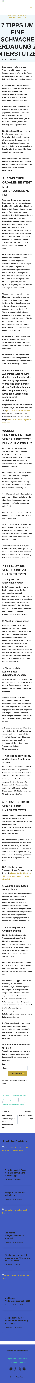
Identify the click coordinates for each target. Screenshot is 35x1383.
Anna (6, 60)
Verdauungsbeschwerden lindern (13, 1104)
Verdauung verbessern (10, 1100)
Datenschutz (23, 1359)
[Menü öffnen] (31, 7)
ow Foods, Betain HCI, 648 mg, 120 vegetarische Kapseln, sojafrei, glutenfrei (16, 876)
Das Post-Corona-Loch (26, 1115)
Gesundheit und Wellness (17, 15)
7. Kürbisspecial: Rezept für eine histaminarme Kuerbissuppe (16, 1173)
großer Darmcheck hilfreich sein (18, 411)
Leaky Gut (6, 1095)
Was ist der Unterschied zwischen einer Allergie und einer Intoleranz (17, 1258)
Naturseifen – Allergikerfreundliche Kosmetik (14, 1235)
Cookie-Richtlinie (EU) (17, 1362)
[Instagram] (19, 1369)
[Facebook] (11, 1369)
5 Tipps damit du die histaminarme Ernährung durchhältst (16, 1320)
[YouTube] (24, 1369)
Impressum (11, 1359)
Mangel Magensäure (19, 1095)
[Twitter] (15, 1369)
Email (4, 1064)
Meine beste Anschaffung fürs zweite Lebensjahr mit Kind (8, 1120)
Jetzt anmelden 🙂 (17, 1073)
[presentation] (17, 1156)
